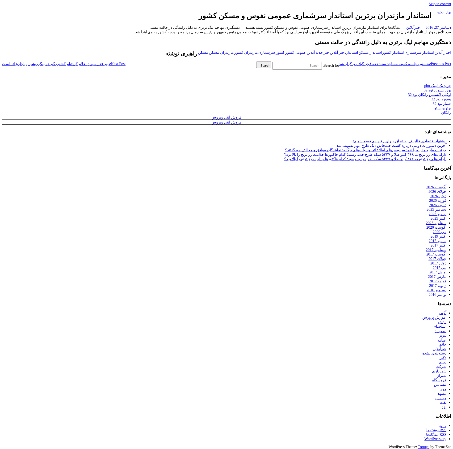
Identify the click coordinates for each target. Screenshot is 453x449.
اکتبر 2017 (438, 245)
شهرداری (439, 371)
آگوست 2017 (436, 254)
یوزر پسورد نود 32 (437, 90)
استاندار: (351, 52)
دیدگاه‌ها (436, 435)
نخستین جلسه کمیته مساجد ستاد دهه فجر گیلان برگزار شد (395, 64)
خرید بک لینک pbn (437, 86)
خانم (442, 344)
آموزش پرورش (434, 317)
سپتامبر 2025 (436, 223)
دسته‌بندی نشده (434, 353)
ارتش (442, 322)
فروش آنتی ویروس (226, 117)
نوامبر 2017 (437, 241)
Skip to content (440, 4)
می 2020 (439, 232)
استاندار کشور (393, 52)
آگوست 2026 (436, 187)
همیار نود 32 (442, 104)
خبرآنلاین (413, 27)
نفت (443, 402)
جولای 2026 (437, 191)
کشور (289, 52)
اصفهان (440, 331)
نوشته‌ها (436, 430)
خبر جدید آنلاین (318, 52)
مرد (443, 389)
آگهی (442, 313)
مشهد (441, 393)
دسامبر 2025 (436, 209)
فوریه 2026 (437, 200)
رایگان (446, 113)
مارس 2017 (437, 277)
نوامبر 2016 (437, 294)
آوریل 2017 (437, 272)
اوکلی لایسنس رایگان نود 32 (429, 95)
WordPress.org (435, 439)
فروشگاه (439, 380)
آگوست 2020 (436, 227)
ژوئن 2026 (438, 196)
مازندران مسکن (221, 52)
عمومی (300, 52)
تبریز (442, 335)
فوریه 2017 (437, 281)
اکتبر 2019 (438, 236)
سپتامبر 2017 (436, 250)
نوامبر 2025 (437, 214)
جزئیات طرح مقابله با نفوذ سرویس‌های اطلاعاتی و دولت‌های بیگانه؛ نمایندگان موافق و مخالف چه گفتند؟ (365, 150)
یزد (444, 407)
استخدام (440, 326)
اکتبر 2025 (438, 218)
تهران (442, 340)
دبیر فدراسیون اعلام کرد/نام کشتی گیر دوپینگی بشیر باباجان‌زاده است (64, 64)
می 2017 (439, 268)
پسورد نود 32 (441, 99)
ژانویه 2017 (437, 286)
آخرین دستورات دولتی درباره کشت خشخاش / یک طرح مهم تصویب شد (391, 146)
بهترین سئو (442, 108)
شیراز (441, 376)
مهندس (440, 398)
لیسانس (440, 385)
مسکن (203, 52)
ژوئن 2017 (438, 263)
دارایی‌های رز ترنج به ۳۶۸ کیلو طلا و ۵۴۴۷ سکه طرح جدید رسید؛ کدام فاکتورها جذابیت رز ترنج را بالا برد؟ (365, 154)
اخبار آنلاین (443, 52)
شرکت (441, 367)
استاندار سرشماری (419, 52)
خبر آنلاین (337, 52)
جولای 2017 (437, 259)
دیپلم (442, 362)
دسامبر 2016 (436, 290)
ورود (442, 426)
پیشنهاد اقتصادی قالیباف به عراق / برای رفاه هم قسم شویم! (399, 141)
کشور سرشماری (271, 52)
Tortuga (423, 447)
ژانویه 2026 (437, 205)
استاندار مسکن (370, 52)
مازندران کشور (246, 52)
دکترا (442, 358)
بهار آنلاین (443, 12)
